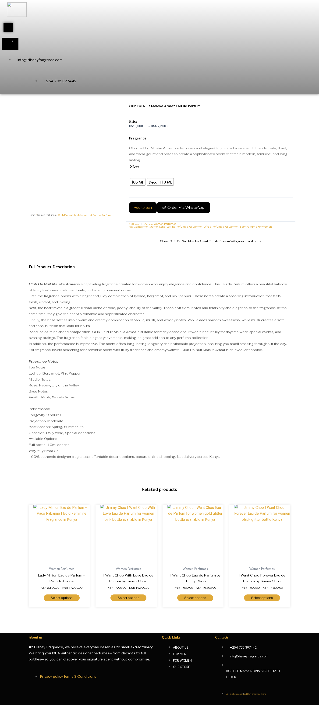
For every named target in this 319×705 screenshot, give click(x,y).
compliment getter (146, 226)
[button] (183, 209)
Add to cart (143, 207)
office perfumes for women (221, 226)
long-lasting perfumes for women (180, 226)
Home (32, 215)
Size (134, 166)
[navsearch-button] (8, 27)
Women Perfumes (46, 215)
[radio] (137, 181)
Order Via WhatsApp (185, 207)
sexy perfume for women (256, 226)
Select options (62, 598)
